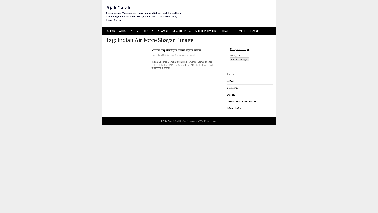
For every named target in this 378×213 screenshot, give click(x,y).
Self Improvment (206, 31)
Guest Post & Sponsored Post (241, 101)
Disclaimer (232, 94)
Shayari (163, 31)
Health (226, 31)
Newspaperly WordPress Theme (202, 121)
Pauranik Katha (116, 31)
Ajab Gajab (118, 8)
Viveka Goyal (188, 55)
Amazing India (181, 31)
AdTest (230, 81)
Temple (240, 31)
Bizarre (255, 31)
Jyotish (135, 31)
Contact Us (232, 88)
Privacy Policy (234, 108)
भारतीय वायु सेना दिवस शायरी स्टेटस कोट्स (176, 50)
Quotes (149, 31)
